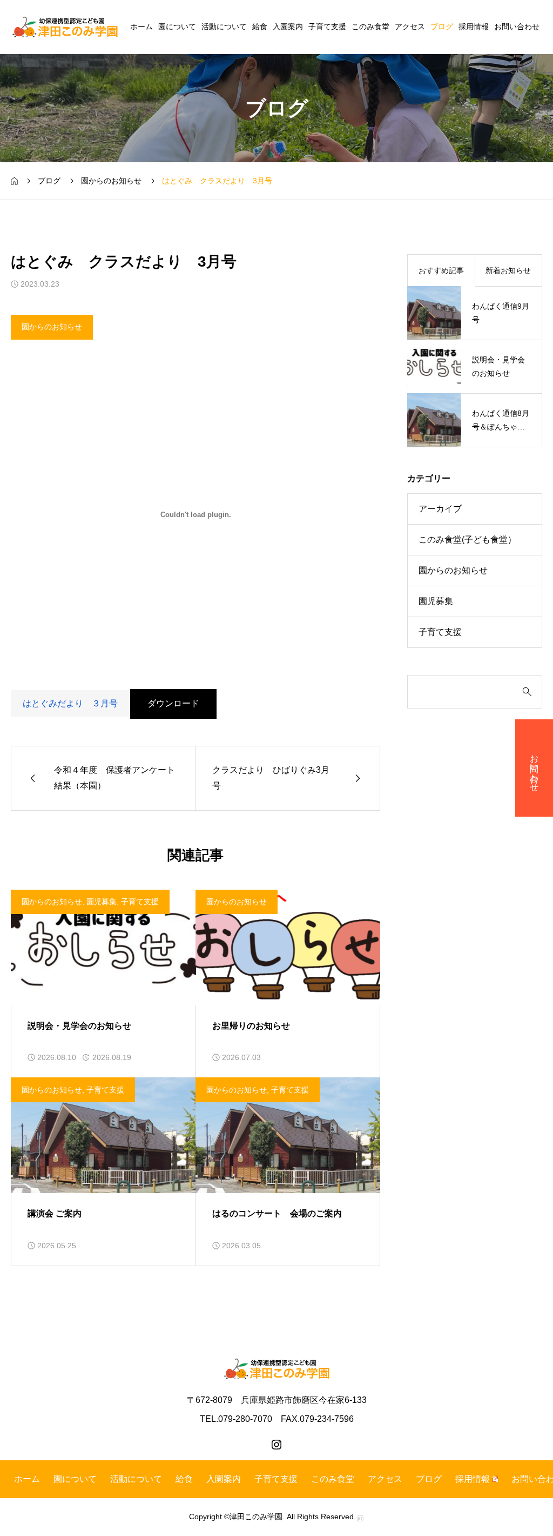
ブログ (441, 26)
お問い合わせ (516, 26)
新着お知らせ (508, 270)
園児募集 (101, 901)
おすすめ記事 (441, 270)
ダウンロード (173, 703)
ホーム (141, 26)
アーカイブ (440, 508)
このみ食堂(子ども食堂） (467, 539)
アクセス (410, 26)
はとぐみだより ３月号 (70, 703)
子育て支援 (327, 26)
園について (177, 26)
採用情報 (473, 26)
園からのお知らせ (52, 326)
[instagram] (276, 1444)
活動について (224, 26)
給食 (259, 26)
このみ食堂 (370, 26)
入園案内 (288, 26)
